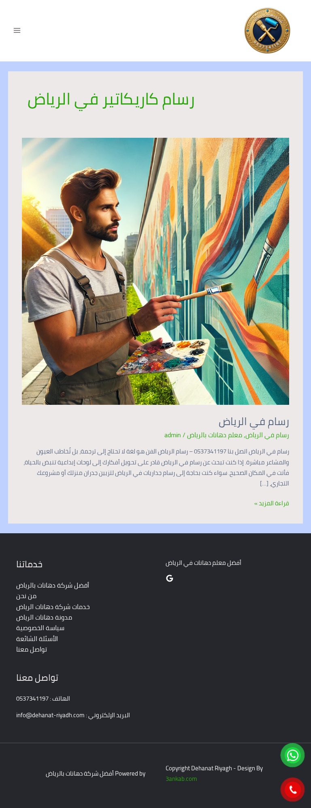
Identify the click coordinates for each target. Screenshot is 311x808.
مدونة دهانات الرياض (44, 617)
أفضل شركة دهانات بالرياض (52, 585)
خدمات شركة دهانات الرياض (53, 607)
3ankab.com (181, 778)
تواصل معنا (31, 649)
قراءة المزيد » (271, 503)
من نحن (26, 596)
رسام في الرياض (254, 421)
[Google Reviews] (170, 578)
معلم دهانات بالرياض (214, 435)
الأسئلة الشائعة (37, 639)
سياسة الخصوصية (40, 628)
